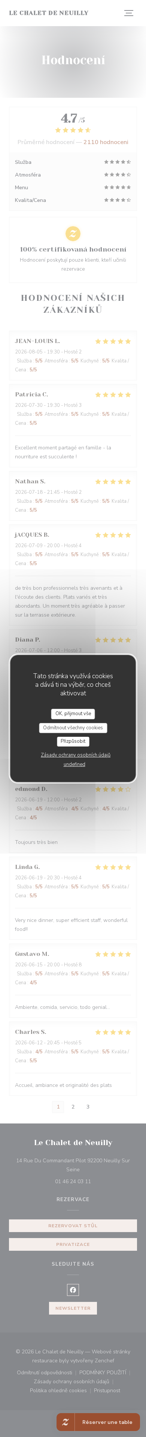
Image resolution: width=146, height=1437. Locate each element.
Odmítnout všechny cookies (73, 727)
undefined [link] (74, 764)
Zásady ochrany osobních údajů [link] (75, 755)
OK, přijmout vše (73, 713)
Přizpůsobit (73, 741)
